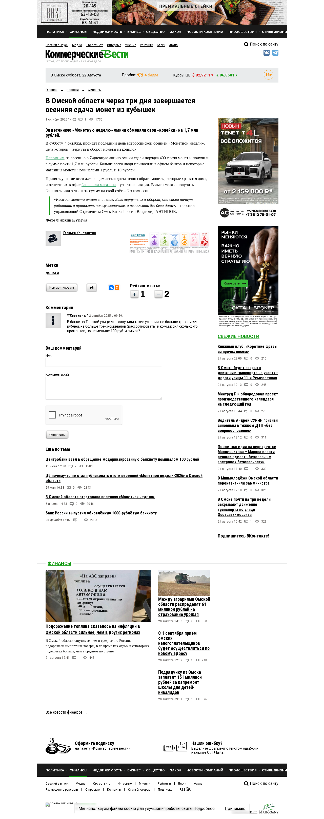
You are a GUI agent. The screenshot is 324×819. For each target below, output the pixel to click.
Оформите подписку (94, 743)
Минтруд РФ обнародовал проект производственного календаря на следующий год (248, 399)
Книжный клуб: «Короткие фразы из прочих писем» (247, 349)
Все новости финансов (64, 712)
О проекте (92, 789)
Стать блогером (139, 789)
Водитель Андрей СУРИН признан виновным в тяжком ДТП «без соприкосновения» (248, 425)
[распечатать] (91, 290)
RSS (182, 789)
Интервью (114, 45)
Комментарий (57, 374)
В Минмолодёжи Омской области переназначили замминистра (248, 481)
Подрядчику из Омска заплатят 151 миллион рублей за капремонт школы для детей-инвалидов (180, 682)
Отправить (57, 435)
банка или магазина (99, 185)
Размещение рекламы (62, 789)
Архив (173, 45)
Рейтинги (146, 45)
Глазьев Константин (79, 233)
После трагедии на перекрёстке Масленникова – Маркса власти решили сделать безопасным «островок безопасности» (247, 454)
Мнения (130, 45)
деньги (52, 272)
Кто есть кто (94, 45)
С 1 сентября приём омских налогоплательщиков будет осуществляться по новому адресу (184, 643)
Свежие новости (238, 336)
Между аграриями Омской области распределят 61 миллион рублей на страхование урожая (184, 606)
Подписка (165, 789)
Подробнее (204, 808)
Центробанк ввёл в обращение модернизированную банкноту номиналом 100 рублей (122, 459)
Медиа (77, 45)
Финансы (59, 563)
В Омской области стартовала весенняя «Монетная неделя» (100, 496)
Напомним (55, 158)
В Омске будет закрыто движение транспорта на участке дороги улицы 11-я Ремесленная (248, 372)
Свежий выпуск (57, 45)
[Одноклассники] (117, 287)
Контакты (114, 789)
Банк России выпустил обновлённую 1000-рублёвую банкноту (101, 513)
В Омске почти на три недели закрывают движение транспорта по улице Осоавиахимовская (244, 507)
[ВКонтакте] (111, 287)
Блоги (161, 45)
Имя (49, 356)
